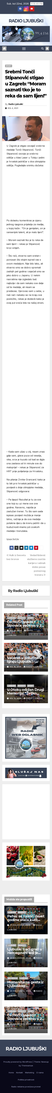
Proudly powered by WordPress (18, 1062)
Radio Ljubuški (15, 104)
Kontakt (19, 1072)
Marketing (29, 1072)
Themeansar (27, 1065)
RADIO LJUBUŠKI (26, 21)
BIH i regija (12, 978)
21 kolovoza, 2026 (20, 925)
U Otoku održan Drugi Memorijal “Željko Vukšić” (25, 693)
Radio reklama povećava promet (26, 1086)
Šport (8, 66)
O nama (39, 1072)
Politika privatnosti (26, 1079)
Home (11, 1072)
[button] (42, 48)
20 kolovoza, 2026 (21, 958)
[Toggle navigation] (24, 49)
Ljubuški (11, 618)
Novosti (21, 618)
